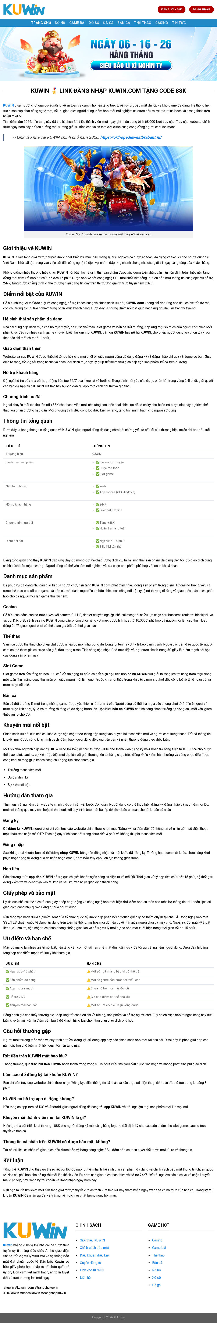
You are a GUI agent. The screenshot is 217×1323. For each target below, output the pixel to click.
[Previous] (10, 53)
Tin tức (179, 23)
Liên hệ (85, 1278)
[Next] (207, 53)
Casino (161, 23)
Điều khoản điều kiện (95, 1255)
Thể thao (143, 23)
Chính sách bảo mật (94, 1248)
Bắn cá (123, 23)
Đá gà (108, 23)
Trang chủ (41, 23)
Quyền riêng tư (90, 1263)
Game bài (77, 23)
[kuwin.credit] (24, 9)
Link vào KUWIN (92, 1270)
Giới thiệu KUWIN (92, 1240)
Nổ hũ (60, 23)
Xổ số (94, 23)
